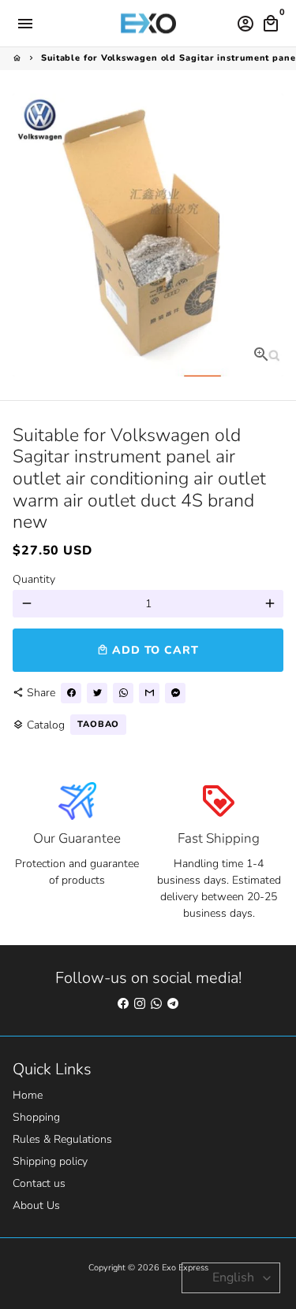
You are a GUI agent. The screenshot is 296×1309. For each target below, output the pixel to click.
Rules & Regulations (62, 1139)
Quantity (34, 579)
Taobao (98, 724)
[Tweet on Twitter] (97, 693)
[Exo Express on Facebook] (123, 1003)
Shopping (36, 1117)
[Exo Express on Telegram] (172, 1003)
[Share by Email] (149, 693)
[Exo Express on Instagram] (139, 1003)
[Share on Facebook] (71, 693)
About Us (36, 1205)
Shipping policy (50, 1161)
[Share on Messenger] (175, 693)
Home (28, 1095)
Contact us (39, 1183)
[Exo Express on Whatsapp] (156, 1003)
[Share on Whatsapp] (123, 693)
